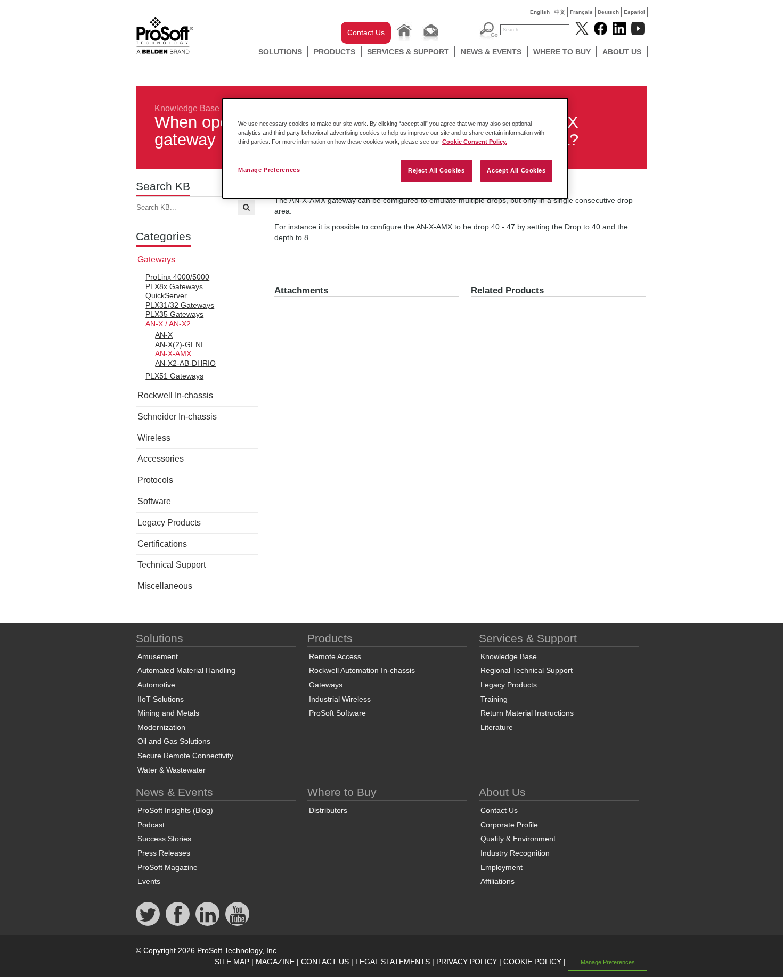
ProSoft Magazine (167, 867)
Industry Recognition (515, 853)
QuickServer (166, 295)
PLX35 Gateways (174, 314)
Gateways (156, 259)
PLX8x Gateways (174, 286)
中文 (559, 12)
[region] (395, 148)
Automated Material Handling (186, 670)
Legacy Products (169, 522)
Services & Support (408, 51)
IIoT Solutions (160, 699)
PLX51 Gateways (174, 376)
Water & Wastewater (171, 770)
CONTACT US (325, 961)
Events (148, 881)
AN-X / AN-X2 (168, 323)
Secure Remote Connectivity (185, 755)
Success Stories (164, 838)
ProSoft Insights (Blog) (175, 810)
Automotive (156, 684)
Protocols (155, 480)
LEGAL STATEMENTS (392, 961)
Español (634, 12)
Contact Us (366, 32)
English (540, 12)
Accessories (160, 458)
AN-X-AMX (173, 353)
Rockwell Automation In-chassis (362, 670)
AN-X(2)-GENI (179, 344)
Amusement (157, 656)
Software (154, 501)
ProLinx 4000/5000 (177, 277)
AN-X (164, 335)
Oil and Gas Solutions (173, 741)
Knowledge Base (186, 108)
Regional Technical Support (526, 670)
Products (334, 51)
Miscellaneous (164, 585)
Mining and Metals (168, 713)
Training (494, 699)
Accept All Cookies (516, 170)
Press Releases (163, 853)
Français (581, 12)
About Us (621, 51)
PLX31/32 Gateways (179, 305)
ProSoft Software (337, 713)
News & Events (491, 51)
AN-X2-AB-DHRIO (185, 363)
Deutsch (608, 12)
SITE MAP (232, 961)
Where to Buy (562, 51)
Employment (501, 867)
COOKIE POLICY (532, 961)
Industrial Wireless (340, 699)
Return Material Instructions (527, 713)
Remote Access (335, 656)
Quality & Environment (518, 838)
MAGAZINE (275, 961)
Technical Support (171, 564)
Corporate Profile (509, 824)
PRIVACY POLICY (466, 961)
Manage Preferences (269, 170)
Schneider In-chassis (177, 416)
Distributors (328, 810)
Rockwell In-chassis (175, 395)
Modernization (161, 727)
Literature (496, 727)
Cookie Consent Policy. (474, 141)
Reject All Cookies (436, 170)
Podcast (151, 824)
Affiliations (497, 881)
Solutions (280, 51)
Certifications (162, 543)
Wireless (153, 437)
